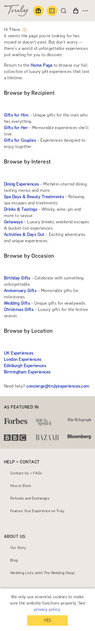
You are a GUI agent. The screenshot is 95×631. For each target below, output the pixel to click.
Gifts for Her (16, 127)
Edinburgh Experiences (25, 365)
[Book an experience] (52, 11)
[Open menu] (85, 11)
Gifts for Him (16, 115)
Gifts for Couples (20, 140)
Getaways (13, 221)
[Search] (64, 11)
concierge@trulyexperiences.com (57, 386)
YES (47, 620)
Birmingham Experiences (27, 371)
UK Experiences (19, 353)
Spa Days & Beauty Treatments (34, 196)
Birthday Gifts (17, 277)
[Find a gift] (38, 11)
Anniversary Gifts (20, 290)
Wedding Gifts (17, 303)
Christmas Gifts (19, 309)
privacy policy (47, 609)
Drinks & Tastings (20, 209)
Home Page (42, 65)
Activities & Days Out (24, 234)
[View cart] (76, 11)
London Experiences (22, 359)
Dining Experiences (21, 184)
